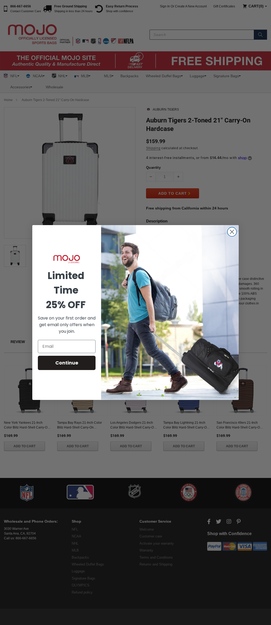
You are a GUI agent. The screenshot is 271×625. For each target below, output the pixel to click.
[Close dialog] (232, 231)
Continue (66, 362)
